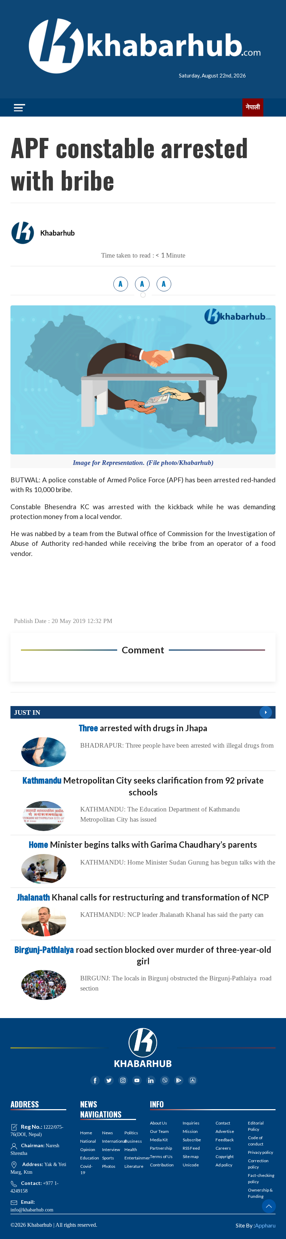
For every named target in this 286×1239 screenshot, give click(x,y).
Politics (130, 1132)
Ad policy (224, 1164)
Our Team (159, 1131)
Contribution (162, 1164)
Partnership (161, 1148)
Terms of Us (161, 1156)
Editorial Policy (256, 1126)
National (86, 1141)
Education (86, 1157)
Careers (223, 1148)
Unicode (191, 1164)
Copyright (225, 1156)
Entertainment (130, 1157)
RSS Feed (191, 1148)
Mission (190, 1131)
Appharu (265, 1225)
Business (130, 1141)
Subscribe (192, 1139)
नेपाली (253, 107)
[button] (269, 1206)
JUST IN (27, 712)
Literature (130, 1166)
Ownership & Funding (260, 1193)
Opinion (86, 1149)
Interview (108, 1149)
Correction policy (258, 1164)
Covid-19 (86, 1169)
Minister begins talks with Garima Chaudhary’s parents (143, 844)
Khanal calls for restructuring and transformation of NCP (143, 897)
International (108, 1141)
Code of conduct (255, 1141)
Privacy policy (260, 1152)
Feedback (225, 1139)
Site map (190, 1156)
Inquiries (191, 1123)
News (107, 1132)
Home (86, 1132)
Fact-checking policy (261, 1178)
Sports (108, 1157)
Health (130, 1149)
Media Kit (159, 1139)
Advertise (225, 1131)
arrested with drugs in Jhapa (143, 728)
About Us (158, 1123)
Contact (223, 1123)
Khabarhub (57, 233)
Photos (108, 1166)
